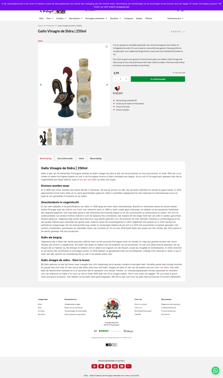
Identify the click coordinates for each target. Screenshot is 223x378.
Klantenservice (71, 299)
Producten (50, 26)
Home (40, 26)
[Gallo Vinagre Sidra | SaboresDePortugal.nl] (74, 84)
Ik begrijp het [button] (122, 6)
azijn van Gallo (162, 267)
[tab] (45, 158)
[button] (50, 18)
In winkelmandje (158, 79)
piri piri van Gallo (88, 179)
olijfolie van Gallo (73, 209)
